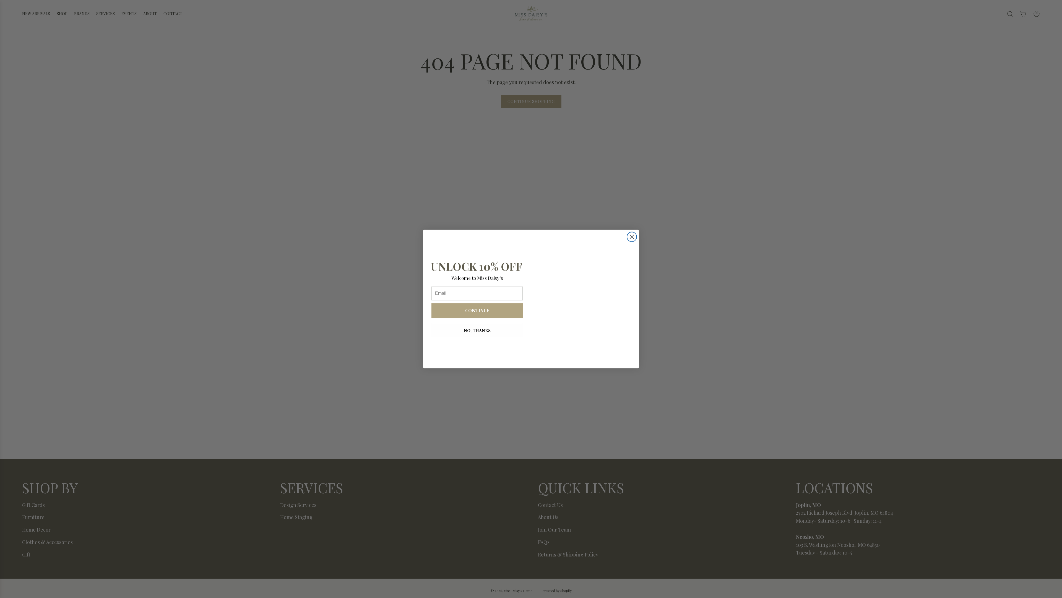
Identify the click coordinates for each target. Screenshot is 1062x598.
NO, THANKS (477, 330)
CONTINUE (477, 310)
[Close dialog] (632, 237)
